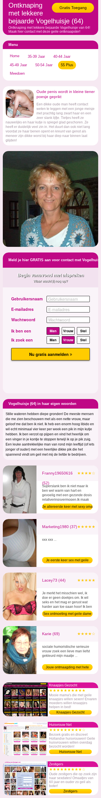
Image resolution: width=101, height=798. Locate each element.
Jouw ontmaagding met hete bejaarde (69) (67, 667)
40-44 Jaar (61, 56)
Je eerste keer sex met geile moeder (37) (67, 560)
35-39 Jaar (36, 56)
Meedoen (17, 73)
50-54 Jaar (43, 65)
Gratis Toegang (73, 7)
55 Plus (67, 65)
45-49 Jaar (18, 65)
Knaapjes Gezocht (70, 712)
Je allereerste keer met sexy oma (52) (67, 507)
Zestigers (70, 791)
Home (14, 56)
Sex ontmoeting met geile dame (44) (67, 614)
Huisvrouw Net (70, 752)
